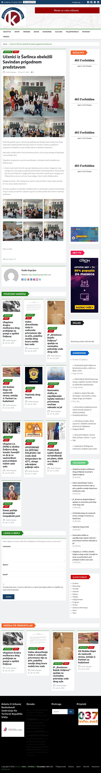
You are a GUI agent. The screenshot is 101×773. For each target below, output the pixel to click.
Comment (7, 546)
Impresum (95, 766)
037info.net (5, 769)
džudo (39, 720)
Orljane (29, 739)
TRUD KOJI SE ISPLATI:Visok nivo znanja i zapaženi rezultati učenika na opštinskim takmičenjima (85, 382)
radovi (29, 747)
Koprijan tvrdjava (32, 728)
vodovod (45, 749)
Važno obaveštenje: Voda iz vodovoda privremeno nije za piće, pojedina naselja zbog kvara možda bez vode (33, 333)
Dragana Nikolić (78, 429)
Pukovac (42, 744)
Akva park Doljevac (41, 710)
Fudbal (43, 720)
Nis (28, 736)
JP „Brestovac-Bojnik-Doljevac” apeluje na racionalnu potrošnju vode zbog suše (55, 343)
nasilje (46, 732)
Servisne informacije (80, 608)
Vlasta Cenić (39, 750)
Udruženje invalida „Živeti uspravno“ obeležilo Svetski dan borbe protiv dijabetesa (84, 423)
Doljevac (32, 719)
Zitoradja (40, 752)
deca (45, 715)
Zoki (74, 440)
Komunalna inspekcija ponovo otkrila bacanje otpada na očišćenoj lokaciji (84, 409)
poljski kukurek (36, 741)
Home (5, 44)
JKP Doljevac (37, 726)
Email (5, 574)
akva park (32, 710)
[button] (88, 717)
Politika (75, 597)
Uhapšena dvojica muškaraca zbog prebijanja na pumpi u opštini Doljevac (11, 329)
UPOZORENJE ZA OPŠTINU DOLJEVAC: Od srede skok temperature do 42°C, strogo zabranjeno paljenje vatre (33, 457)
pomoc (43, 741)
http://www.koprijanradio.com (40, 275)
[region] (88, 717)
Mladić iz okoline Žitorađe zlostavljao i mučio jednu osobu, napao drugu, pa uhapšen (84, 396)
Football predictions (80, 415)
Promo (6, 37)
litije (34, 732)
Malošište (39, 731)
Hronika (26, 32)
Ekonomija (47, 32)
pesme (45, 739)
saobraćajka (45, 747)
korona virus (40, 728)
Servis (36, 32)
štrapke (32, 755)
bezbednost (40, 713)
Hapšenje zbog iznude (80, 527)
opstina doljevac (39, 735)
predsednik (30, 744)
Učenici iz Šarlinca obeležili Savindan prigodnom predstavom (31, 44)
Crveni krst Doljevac (37, 715)
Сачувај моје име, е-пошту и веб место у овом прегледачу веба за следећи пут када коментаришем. (33, 588)
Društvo (7, 32)
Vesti (74, 613)
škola (28, 755)
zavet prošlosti (31, 752)
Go (71, 712)
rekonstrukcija (36, 747)
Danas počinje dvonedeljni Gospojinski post (11, 513)
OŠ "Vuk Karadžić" (37, 739)
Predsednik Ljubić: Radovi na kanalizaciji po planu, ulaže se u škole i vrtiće (55, 456)
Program (75, 602)
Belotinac (32, 713)
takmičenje (31, 749)
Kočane (29, 731)
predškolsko (36, 744)
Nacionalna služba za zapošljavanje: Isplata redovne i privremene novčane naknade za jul (56, 399)
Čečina (46, 752)
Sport (17, 32)
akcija (28, 710)
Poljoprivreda (72, 32)
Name (5, 565)
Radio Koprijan (11, 72)
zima (36, 752)
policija (29, 741)
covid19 (29, 715)
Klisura (43, 726)
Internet (86, 32)
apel (28, 713)
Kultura (58, 32)
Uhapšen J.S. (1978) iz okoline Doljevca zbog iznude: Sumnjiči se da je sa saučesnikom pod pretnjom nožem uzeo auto (11, 455)
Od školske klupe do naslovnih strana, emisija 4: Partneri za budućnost (10, 394)
